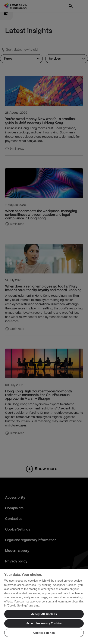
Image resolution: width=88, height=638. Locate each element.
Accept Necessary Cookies (44, 623)
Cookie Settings (44, 632)
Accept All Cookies (44, 614)
